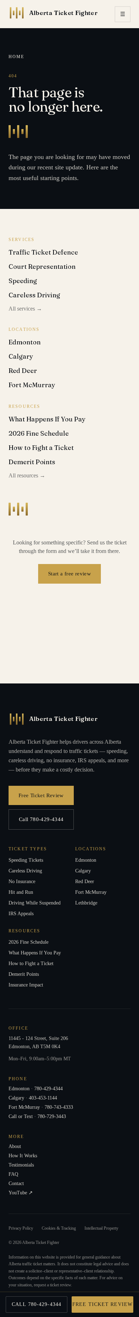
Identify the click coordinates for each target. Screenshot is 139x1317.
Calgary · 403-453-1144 (33, 1098)
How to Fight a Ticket (41, 448)
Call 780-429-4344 (41, 819)
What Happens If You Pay (47, 419)
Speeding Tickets (26, 860)
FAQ (13, 1174)
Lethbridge (86, 903)
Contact (16, 1183)
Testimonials (21, 1165)
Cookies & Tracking (59, 1228)
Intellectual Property (101, 1228)
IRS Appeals (21, 913)
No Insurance (22, 881)
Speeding (23, 281)
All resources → (27, 475)
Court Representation (42, 266)
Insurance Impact (26, 985)
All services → (25, 309)
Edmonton (25, 342)
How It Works (23, 1155)
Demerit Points (32, 462)
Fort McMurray (32, 385)
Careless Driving (34, 295)
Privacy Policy (21, 1228)
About (15, 1146)
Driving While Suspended (35, 903)
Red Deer (23, 371)
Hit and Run (21, 892)
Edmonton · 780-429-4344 (36, 1088)
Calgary (21, 356)
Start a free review (69, 573)
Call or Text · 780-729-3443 (37, 1116)
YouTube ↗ (21, 1192)
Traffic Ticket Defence (43, 252)
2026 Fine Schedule (39, 433)
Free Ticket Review (41, 795)
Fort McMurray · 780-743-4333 (41, 1107)
